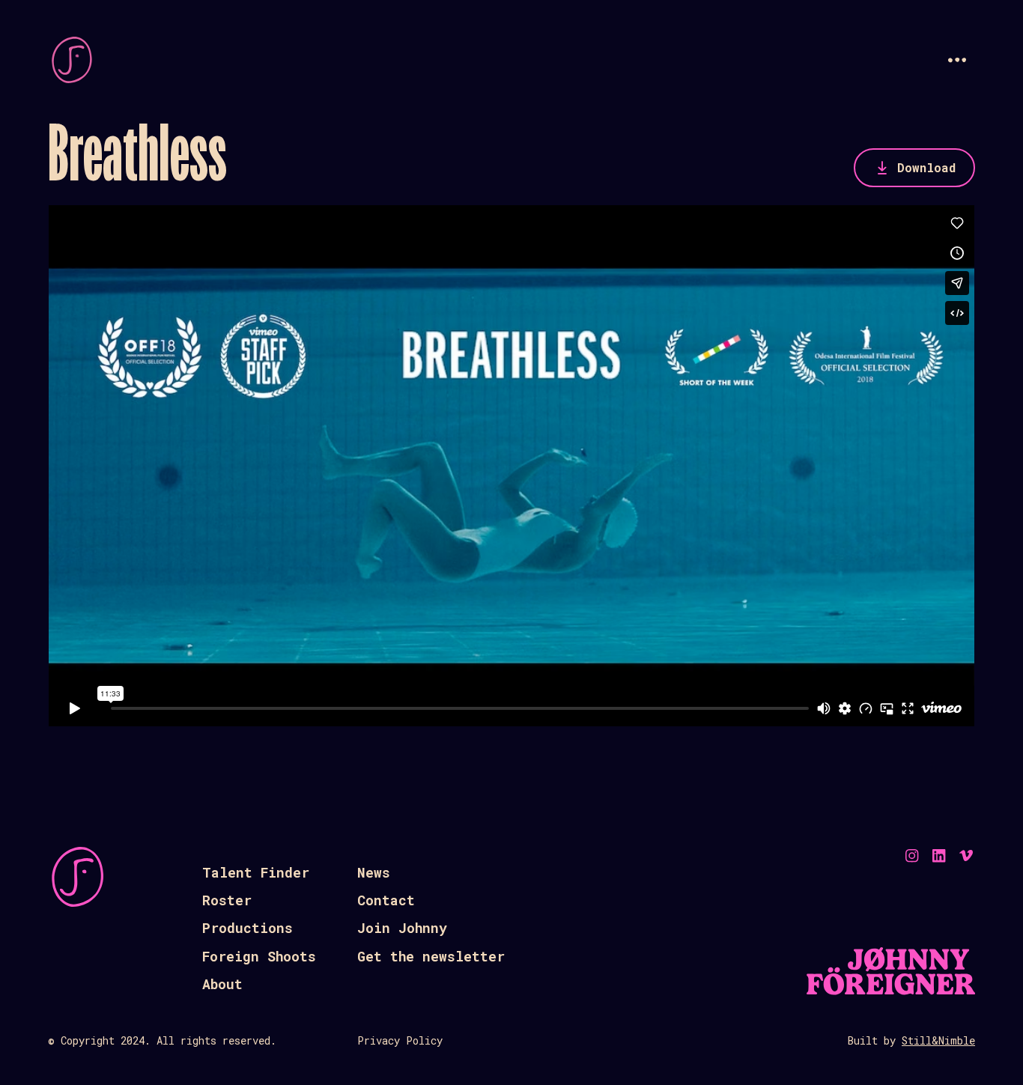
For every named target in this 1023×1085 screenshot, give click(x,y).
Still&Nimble (938, 1040)
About (222, 984)
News (373, 872)
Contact (386, 900)
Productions (247, 928)
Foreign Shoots (259, 956)
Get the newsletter (431, 956)
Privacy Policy (400, 1040)
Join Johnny (402, 928)
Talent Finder (255, 872)
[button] (957, 60)
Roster (227, 900)
